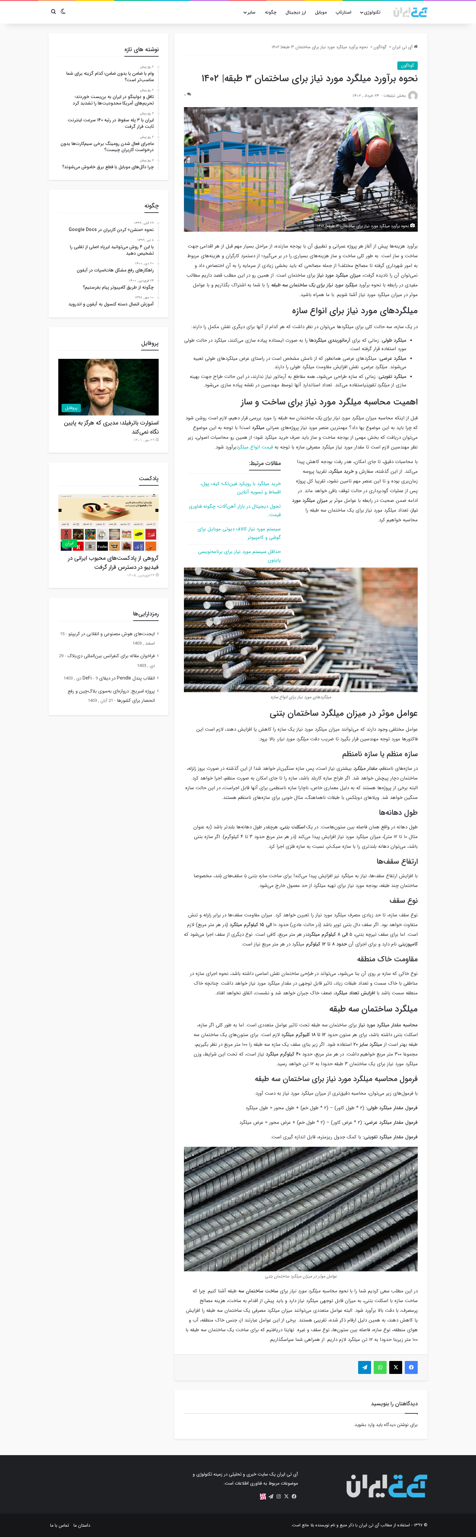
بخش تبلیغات (394, 96)
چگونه (271, 12)
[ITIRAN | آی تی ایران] (410, 12)
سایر (251, 12)
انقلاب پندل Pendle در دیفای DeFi (119, 678)
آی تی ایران (403, 47)
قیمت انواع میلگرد (254, 447)
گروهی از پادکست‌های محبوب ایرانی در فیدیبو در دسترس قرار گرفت (113, 563)
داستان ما (82, 1525)
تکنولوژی (372, 12)
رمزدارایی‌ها (146, 613)
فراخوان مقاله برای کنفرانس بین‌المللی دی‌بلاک (111, 656)
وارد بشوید (365, 1424)
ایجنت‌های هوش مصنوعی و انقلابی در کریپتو (111, 634)
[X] (286, 1496)
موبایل (321, 12)
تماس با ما (59, 1525)
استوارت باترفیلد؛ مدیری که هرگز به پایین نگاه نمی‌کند (111, 427)
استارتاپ (343, 12)
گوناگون (380, 47)
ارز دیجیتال (296, 12)
